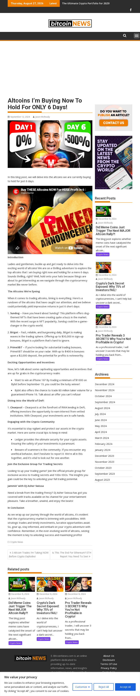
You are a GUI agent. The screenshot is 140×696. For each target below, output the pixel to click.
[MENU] (136, 35)
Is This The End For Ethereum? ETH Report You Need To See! (71, 554)
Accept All (125, 686)
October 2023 (103, 467)
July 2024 (100, 414)
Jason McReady (42, 116)
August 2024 (102, 408)
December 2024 (104, 384)
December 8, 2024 (20, 594)
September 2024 (105, 402)
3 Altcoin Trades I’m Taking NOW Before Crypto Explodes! (28, 554)
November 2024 (104, 390)
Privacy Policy (109, 668)
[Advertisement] (70, 67)
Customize (81, 686)
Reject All (104, 686)
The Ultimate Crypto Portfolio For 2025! (86, 3)
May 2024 (101, 426)
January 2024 (102, 449)
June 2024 (101, 420)
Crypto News (16, 542)
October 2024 (103, 396)
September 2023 (105, 473)
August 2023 (102, 479)
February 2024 (103, 444)
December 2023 (104, 455)
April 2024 (101, 432)
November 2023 (104, 461)
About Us (108, 655)
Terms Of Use (108, 664)
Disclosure (109, 660)
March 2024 (102, 438)
